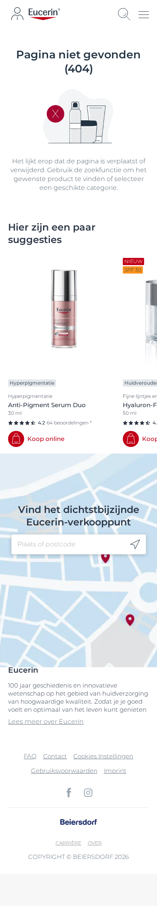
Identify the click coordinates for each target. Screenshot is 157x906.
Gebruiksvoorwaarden (64, 770)
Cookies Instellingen (103, 756)
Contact (55, 756)
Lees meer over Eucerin (46, 721)
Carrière (68, 843)
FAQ (30, 756)
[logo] (44, 14)
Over (95, 843)
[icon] (135, 544)
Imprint (115, 770)
